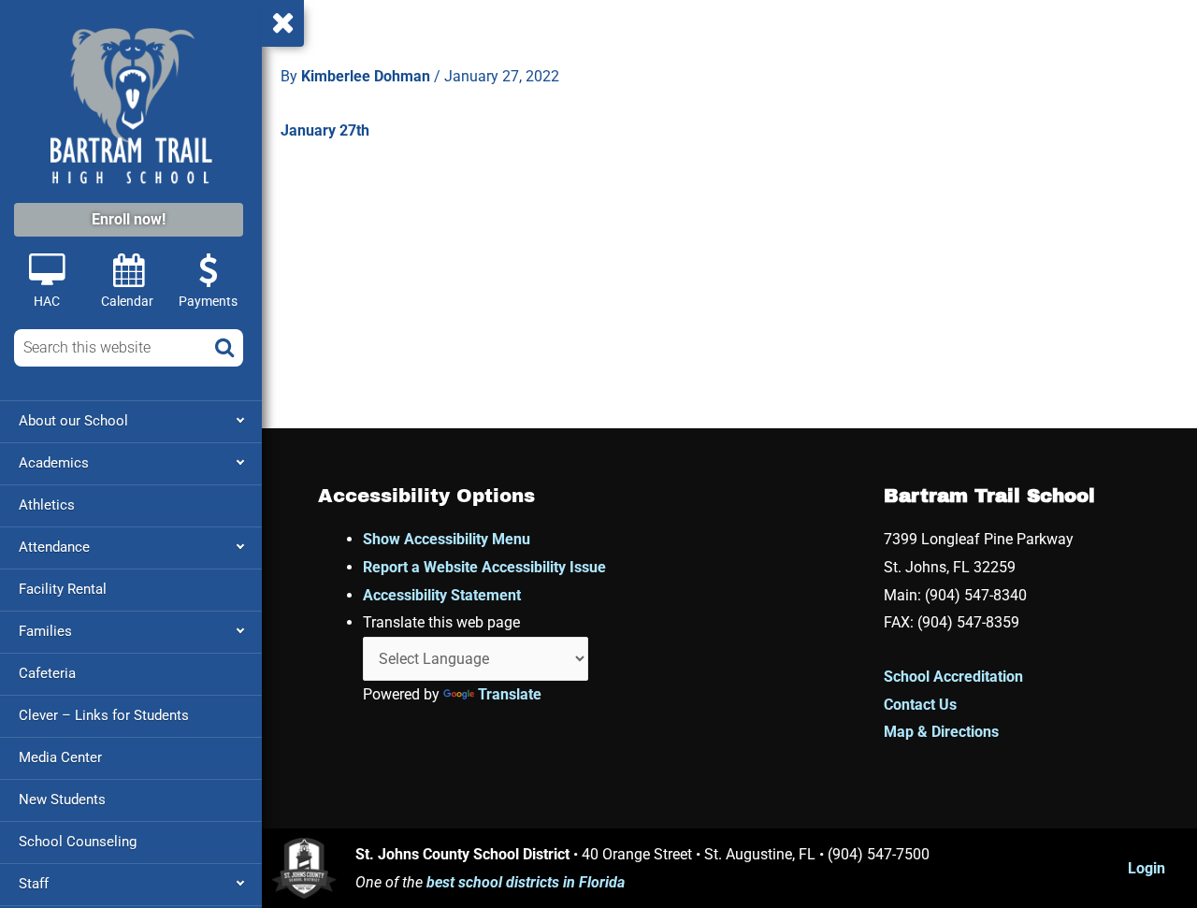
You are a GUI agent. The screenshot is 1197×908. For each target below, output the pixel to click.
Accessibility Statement (442, 595)
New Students (62, 799)
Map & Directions (941, 732)
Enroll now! (129, 219)
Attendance (54, 547)
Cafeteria (47, 673)
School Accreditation (953, 676)
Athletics (47, 505)
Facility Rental (63, 589)
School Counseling (78, 841)
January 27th (325, 130)
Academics (54, 462)
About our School (73, 420)
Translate (509, 694)
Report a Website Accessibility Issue (484, 567)
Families (45, 631)
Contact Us (920, 704)
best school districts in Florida (525, 882)
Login (1146, 868)
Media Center (60, 757)
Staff (34, 883)
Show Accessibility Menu (446, 539)
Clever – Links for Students (104, 715)
